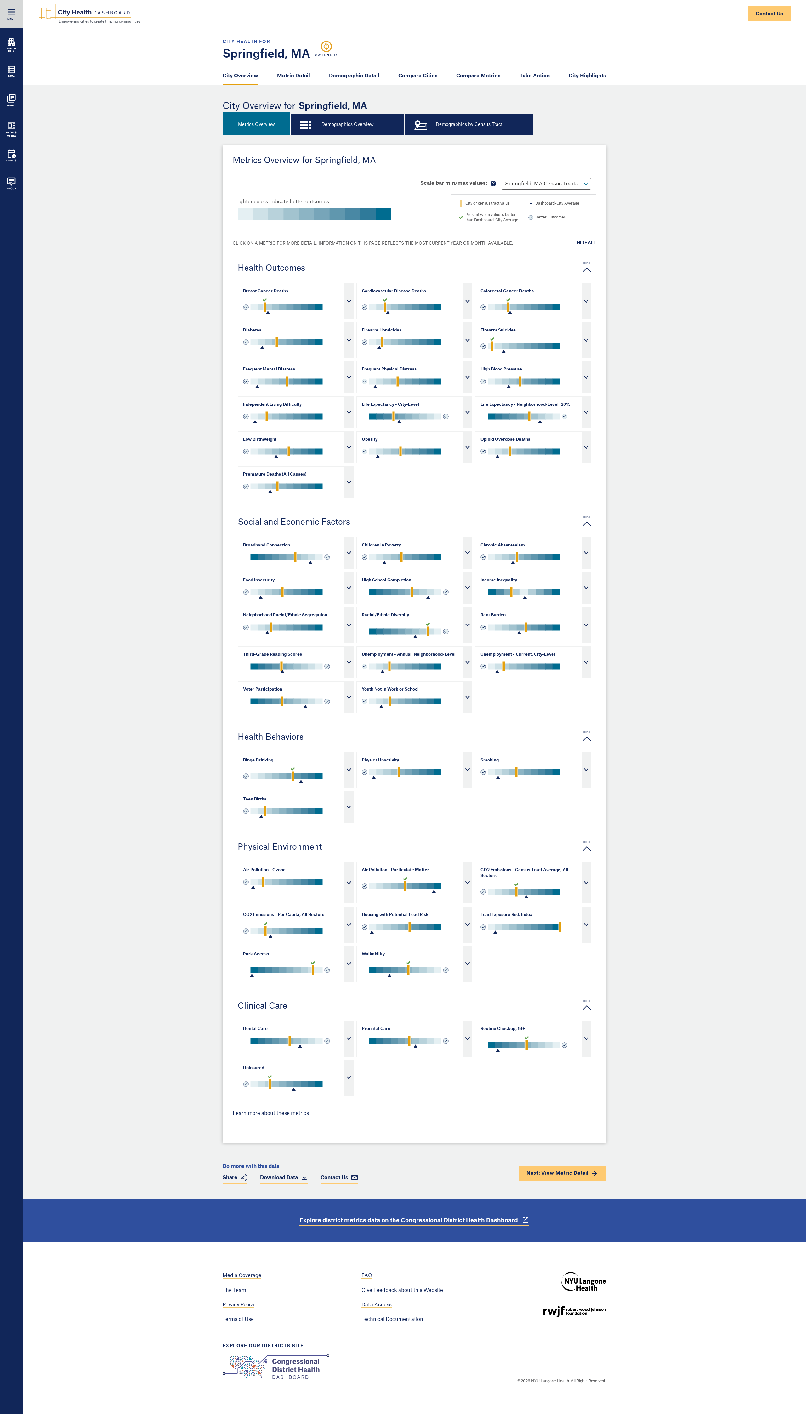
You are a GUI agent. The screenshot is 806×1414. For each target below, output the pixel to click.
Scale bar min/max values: (453, 183)
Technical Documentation (392, 1319)
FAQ (366, 1275)
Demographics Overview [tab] (347, 124)
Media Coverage (242, 1275)
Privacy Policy (238, 1304)
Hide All (586, 243)
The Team (234, 1290)
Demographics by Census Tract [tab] (469, 124)
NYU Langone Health (583, 1281)
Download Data (279, 1177)
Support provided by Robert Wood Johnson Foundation (574, 1311)
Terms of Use (238, 1319)
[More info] (493, 183)
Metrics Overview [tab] (256, 124)
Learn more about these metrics (271, 1113)
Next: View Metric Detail (557, 1173)
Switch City (326, 55)
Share (230, 1177)
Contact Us (769, 13)
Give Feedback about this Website (402, 1290)
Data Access (376, 1304)
